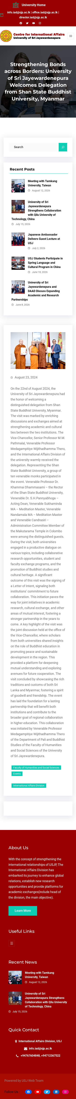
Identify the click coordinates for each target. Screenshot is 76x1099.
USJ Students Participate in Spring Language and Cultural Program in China (45, 263)
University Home (34, 5)
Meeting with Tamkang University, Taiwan (42, 183)
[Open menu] (71, 36)
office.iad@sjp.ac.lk (45, 12)
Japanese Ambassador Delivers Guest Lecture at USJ (44, 239)
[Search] (63, 147)
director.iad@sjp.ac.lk (33, 17)
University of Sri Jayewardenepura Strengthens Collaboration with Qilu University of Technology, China (36, 210)
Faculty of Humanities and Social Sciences (36, 767)
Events (17, 773)
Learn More (23, 910)
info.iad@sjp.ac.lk (18, 12)
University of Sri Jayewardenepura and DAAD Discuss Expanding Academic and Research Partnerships (35, 291)
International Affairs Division (28, 785)
